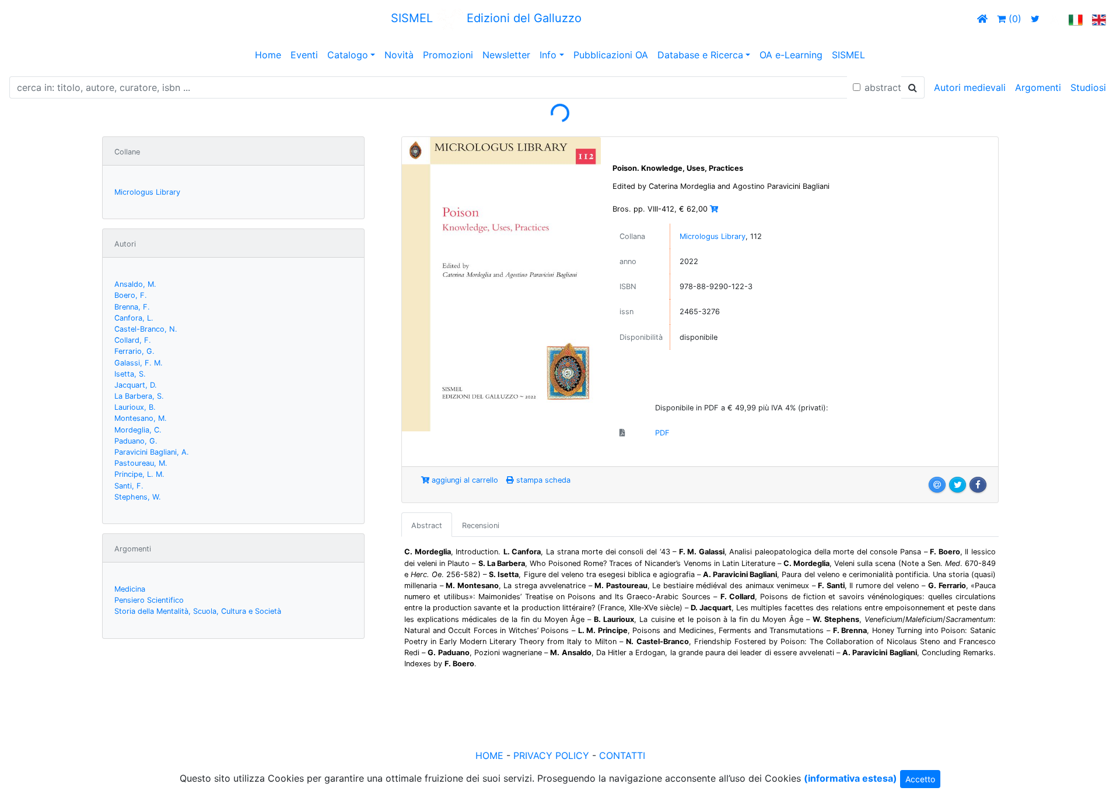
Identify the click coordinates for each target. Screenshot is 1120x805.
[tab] (426, 524)
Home (268, 55)
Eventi (304, 55)
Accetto (920, 779)
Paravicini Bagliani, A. (151, 452)
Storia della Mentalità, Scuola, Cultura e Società (197, 611)
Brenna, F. (132, 307)
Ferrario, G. (134, 351)
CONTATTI (622, 755)
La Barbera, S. (139, 396)
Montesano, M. (140, 418)
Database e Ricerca (700, 55)
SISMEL (848, 55)
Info (548, 55)
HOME (489, 755)
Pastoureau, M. (140, 463)
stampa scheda (542, 480)
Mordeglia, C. (138, 430)
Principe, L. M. (139, 474)
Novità (399, 55)
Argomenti (1038, 87)
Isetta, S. (130, 374)
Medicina (129, 589)
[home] (982, 18)
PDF (662, 432)
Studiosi (1088, 87)
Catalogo (347, 55)
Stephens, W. (137, 497)
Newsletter (506, 55)
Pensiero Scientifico (149, 600)
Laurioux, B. (135, 407)
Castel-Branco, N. (145, 329)
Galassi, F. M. (138, 362)
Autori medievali (970, 87)
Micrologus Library (147, 192)
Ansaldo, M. (135, 284)
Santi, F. (129, 485)
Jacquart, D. (135, 385)
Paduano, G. (136, 441)
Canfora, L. (133, 318)
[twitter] (1035, 18)
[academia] (1054, 18)
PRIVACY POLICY (551, 755)
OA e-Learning (791, 55)
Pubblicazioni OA (610, 55)
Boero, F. (130, 295)
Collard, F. (132, 340)
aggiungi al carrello (463, 480)
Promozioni (448, 55)
